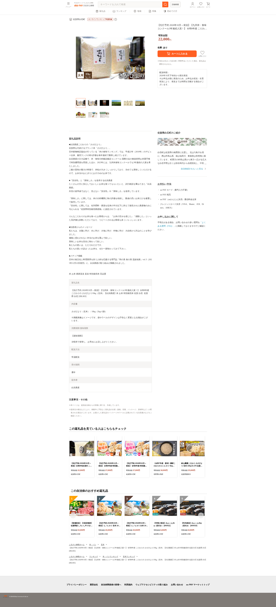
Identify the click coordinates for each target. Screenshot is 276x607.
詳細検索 (175, 4)
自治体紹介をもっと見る (192, 169)
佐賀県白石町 (79, 19)
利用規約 (128, 584)
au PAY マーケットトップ (198, 584)
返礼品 (102, 11)
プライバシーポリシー (77, 584)
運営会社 (94, 584)
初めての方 (172, 11)
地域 (139, 11)
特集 (154, 11)
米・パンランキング (110, 557)
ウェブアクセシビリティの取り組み (152, 584)
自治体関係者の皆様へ (111, 584)
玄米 (102, 545)
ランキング (121, 11)
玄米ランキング (129, 557)
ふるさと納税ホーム (77, 545)
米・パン (92, 545)
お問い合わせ (177, 584)
